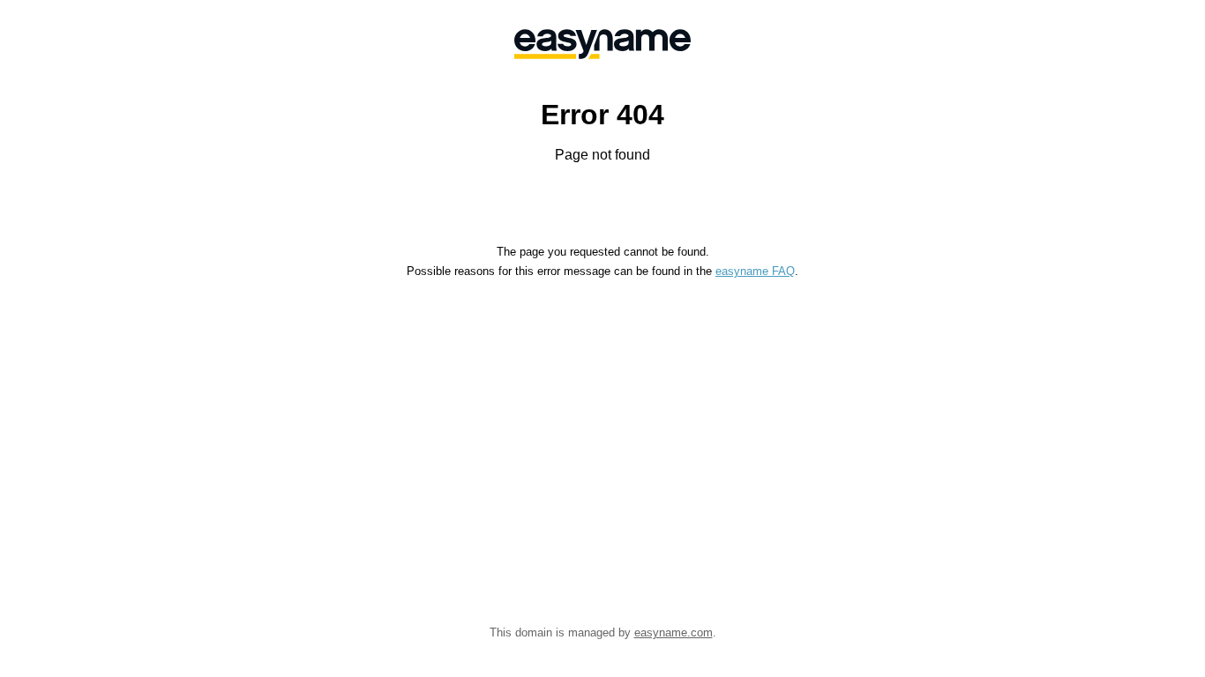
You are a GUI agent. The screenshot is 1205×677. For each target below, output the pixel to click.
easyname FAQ (755, 271)
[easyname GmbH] (602, 44)
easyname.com (673, 632)
